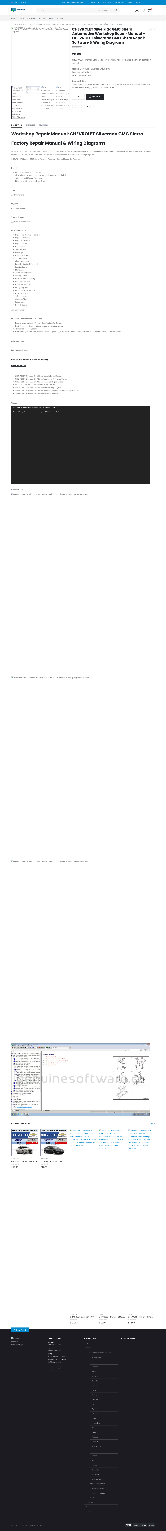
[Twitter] (149, 2)
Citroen (94, 1385)
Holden (94, 1414)
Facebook (74, 106)
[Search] (116, 10)
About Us (42, 18)
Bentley (95, 1367)
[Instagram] (153, 2)
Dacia (94, 1390)
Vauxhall (95, 1474)
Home (13, 18)
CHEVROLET (14, 1159)
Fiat (93, 1404)
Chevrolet (95, 1376)
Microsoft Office (98, 1488)
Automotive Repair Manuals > (100, 1352)
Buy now (96, 96)
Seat (94, 1460)
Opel (94, 1432)
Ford (93, 1409)
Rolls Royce (96, 1446)
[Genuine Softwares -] (18, 10)
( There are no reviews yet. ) (93, 47)
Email (88, 106)
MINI (93, 1428)
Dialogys (95, 1395)
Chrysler (95, 1381)
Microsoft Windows (99, 1493)
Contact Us (94, 2)
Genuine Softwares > (97, 1483)
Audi (93, 1362)
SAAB (94, 1451)
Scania (94, 1456)
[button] (152, 1123)
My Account (107, 2)
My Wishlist (120, 2)
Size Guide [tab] (30, 125)
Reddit (92, 106)
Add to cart (34, 1133)
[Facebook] (146, 2)
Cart (130, 2)
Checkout (60, 18)
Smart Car (96, 1470)
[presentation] (12, 56)
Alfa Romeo (96, 1357)
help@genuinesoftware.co (58, 1356)
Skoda (94, 1465)
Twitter (78, 106)
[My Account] (137, 10)
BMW (94, 1371)
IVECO (94, 1418)
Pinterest (83, 106)
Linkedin (61, 1368)
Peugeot (95, 1437)
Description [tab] (16, 125)
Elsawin (95, 1399)
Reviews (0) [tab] (43, 125)
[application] (80, 445)
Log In (138, 2)
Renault (95, 1442)
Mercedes (96, 1423)
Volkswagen (96, 1479)
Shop (20, 18)
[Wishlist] (143, 10)
